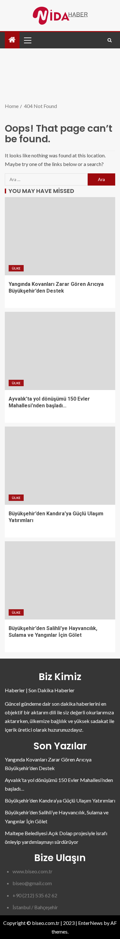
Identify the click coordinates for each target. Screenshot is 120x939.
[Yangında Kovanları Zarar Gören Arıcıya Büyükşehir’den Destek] (60, 236)
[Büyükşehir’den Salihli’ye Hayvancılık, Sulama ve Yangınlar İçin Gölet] (60, 580)
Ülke (16, 268)
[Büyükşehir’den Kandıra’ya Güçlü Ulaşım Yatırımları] (60, 466)
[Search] (110, 40)
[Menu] (27, 40)
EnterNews (90, 923)
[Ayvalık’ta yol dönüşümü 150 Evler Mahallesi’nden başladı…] (60, 351)
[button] (27, 40)
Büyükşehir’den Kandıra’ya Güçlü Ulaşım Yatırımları (60, 800)
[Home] (12, 40)
